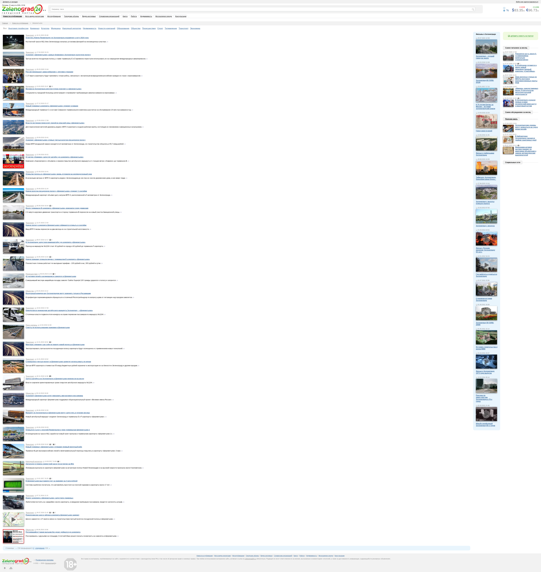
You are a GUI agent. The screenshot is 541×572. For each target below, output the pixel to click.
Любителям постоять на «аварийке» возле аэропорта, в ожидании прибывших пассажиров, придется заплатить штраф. (74, 502)
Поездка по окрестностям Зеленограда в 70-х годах (484, 398)
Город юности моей (484, 131)
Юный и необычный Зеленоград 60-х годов (485, 425)
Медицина (56, 28)
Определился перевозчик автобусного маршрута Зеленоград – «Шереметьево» (59, 311)
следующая (40, 548)
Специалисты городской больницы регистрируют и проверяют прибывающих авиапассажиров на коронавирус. (70, 93)
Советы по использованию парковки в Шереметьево (48, 328)
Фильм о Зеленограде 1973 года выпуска (485, 372)
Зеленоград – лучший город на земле (485, 57)
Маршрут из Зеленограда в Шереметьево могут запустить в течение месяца (58, 413)
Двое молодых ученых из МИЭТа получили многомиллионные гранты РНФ (526, 80)
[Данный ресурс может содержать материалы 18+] (70, 564)
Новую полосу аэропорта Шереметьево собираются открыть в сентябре (56, 225)
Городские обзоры (71, 16)
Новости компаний (106, 28)
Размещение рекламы (45, 560)
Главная (5, 23)
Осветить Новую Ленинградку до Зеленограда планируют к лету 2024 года (57, 38)
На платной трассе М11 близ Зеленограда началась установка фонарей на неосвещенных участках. (66, 42)
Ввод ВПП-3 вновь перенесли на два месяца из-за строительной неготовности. (57, 229)
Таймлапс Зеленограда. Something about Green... (486, 178)
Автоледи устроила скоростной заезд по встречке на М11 (50, 464)
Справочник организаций (109, 16)
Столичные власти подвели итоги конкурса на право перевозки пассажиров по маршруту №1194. (65, 314)
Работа (134, 16)
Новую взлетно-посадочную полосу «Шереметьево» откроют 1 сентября (56, 191)
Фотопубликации (54, 16)
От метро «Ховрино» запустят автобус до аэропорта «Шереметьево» (55, 157)
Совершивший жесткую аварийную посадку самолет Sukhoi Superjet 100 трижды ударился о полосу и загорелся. (71, 280)
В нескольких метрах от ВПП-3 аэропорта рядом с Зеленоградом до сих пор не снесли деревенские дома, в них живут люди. (76, 178)
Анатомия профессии (18, 28)
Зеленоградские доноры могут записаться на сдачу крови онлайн (526, 127)
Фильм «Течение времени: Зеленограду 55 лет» (485, 250)
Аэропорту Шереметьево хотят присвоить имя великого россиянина (54, 396)
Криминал (34, 28)
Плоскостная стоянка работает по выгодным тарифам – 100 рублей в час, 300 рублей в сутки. (63, 263)
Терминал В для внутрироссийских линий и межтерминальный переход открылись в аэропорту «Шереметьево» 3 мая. (73, 451)
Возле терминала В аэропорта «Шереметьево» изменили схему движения (57, 208)
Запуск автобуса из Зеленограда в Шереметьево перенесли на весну (55, 379)
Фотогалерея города (163, 16)
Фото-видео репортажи (34, 16)
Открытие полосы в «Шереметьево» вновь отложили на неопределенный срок (59, 174)
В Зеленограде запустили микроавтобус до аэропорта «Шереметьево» (56, 242)
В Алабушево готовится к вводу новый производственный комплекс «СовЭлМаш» (526, 68)
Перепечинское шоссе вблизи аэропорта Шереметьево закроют (52, 515)
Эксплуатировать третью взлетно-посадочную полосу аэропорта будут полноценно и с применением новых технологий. (74, 349)
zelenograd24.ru (250, 559)
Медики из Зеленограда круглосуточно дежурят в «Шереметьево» (54, 89)
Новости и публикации (12, 16)
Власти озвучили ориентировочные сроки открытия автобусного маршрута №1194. (59, 383)
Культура (45, 28)
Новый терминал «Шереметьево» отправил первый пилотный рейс (54, 447)
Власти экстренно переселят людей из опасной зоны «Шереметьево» (55, 123)
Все (5, 28)
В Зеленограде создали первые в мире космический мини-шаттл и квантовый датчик (525, 103)
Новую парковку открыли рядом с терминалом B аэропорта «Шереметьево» (58, 259)
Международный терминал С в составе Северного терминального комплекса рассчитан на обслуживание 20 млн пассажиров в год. (78, 110)
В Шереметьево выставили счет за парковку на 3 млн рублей (51, 481)
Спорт (160, 28)
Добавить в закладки (10, 2)
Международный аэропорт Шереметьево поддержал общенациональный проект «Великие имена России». (69, 400)
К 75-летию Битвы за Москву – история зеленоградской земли (485, 107)
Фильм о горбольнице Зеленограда (485, 154)
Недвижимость (146, 16)
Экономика (195, 28)
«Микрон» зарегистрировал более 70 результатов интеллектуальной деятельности (526, 91)
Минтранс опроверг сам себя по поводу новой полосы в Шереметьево (55, 345)
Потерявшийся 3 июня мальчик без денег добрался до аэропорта (53, 532)
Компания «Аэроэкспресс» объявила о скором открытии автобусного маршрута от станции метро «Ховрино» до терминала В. (76, 161)
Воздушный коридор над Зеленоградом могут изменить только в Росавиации (58, 293)
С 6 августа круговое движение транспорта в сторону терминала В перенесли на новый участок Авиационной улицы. (73, 212)
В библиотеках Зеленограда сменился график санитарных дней (525, 138)
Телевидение (171, 28)
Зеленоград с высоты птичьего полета (485, 203)
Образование (123, 28)
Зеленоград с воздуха (485, 226)
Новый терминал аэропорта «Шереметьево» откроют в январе (52, 106)
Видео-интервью (89, 16)
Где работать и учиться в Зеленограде (486, 275)
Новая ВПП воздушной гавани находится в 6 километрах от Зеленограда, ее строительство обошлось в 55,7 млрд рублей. (75, 144)
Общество (135, 28)
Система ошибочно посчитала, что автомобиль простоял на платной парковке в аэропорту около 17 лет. (68, 485)
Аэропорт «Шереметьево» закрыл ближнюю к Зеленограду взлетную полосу (58, 55)
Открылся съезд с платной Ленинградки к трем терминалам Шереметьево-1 (58, 430)
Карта (125, 16)
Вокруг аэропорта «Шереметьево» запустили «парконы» (49, 498)
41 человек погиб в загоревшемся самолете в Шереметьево (51, 276)
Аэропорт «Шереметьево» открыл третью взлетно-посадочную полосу (56, 140)
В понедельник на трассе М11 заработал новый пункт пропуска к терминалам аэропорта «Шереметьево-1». (69, 434)
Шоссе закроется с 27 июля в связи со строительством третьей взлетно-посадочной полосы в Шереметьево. (69, 519)
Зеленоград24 (50, 563)
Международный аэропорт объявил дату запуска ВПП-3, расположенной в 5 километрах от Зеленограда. (68, 195)
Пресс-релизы (31, 325)
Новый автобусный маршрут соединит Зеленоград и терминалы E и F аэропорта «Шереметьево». (65, 417)
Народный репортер (71, 28)
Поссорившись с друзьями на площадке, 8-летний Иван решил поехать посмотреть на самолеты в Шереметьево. (71, 536)
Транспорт (183, 28)
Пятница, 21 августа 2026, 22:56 (13, 5)
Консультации (180, 16)
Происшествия (149, 28)
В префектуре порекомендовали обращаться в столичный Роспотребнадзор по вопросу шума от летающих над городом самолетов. (79, 297)
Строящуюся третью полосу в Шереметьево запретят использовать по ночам (58, 362)
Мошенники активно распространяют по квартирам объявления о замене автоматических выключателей (525, 151)
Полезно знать (511, 119)
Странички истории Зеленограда (484, 299)
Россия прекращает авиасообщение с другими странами (49, 72)
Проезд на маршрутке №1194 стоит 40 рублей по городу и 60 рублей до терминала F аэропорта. (64, 246)
